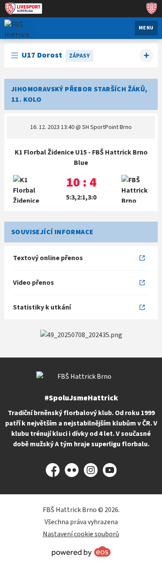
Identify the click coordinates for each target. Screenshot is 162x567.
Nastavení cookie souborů (81, 534)
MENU (146, 28)
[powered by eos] (81, 551)
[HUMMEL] (81, 335)
